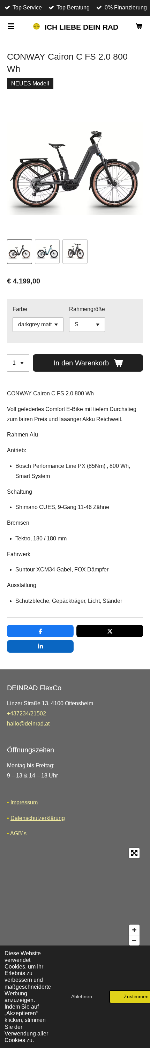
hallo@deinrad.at (28, 724)
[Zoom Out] (134, 940)
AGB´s (18, 833)
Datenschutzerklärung (37, 818)
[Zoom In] (134, 930)
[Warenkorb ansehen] (139, 26)
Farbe (20, 309)
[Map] (75, 896)
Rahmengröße (87, 309)
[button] (19, 251)
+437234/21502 (26, 713)
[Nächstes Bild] (133, 168)
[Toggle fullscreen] (134, 853)
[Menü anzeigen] (11, 26)
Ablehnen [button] (81, 996)
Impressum (24, 802)
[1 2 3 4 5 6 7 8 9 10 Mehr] (18, 363)
